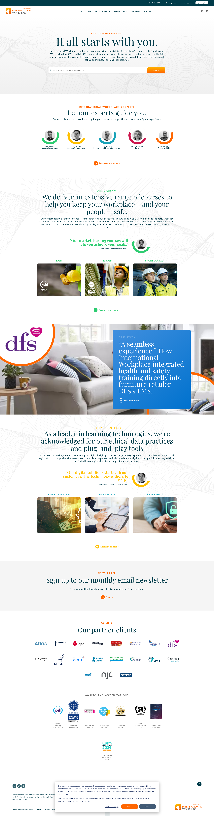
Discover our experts (109, 163)
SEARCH (156, 70)
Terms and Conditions (43, 809)
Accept (129, 807)
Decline (147, 807)
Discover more (131, 400)
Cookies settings (111, 807)
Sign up (109, 597)
